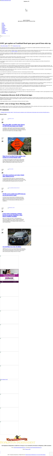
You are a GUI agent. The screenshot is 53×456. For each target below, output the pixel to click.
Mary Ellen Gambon (4, 45)
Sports (3, 26)
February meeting (14, 51)
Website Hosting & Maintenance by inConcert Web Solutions (35, 454)
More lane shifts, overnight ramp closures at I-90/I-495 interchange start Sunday (14, 125)
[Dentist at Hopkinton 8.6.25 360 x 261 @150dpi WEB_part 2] (9, 364)
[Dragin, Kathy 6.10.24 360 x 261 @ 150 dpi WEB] (9, 309)
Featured (3, 24)
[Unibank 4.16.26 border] (9, 282)
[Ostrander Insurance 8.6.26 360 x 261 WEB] (9, 296)
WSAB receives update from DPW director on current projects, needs (14, 194)
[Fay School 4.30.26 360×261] (9, 434)
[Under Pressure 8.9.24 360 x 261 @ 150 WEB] (9, 323)
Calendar (3, 31)
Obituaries (3, 29)
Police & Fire (4, 28)
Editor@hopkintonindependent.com (20, 447)
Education (3, 25)
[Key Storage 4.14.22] (4, 379)
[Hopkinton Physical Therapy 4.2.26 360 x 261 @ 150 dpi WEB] (9, 337)
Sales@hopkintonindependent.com (36, 447)
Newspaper (4, 33)
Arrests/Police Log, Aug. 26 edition (12, 246)
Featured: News (15, 45)
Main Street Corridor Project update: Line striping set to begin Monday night (14, 156)
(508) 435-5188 (27, 449)
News (3, 23)
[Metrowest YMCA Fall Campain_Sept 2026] (9, 393)
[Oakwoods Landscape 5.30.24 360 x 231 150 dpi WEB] (9, 351)
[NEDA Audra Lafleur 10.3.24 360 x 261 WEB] (9, 420)
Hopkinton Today (5, 30)
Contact (3, 32)
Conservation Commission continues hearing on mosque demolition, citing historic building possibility (12, 215)
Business (3, 27)
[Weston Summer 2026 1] (9, 268)
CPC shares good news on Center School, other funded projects (13, 175)
